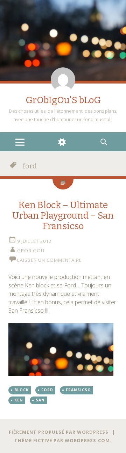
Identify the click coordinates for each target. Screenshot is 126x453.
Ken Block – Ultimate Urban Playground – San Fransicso (63, 216)
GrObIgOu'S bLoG (63, 100)
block (21, 389)
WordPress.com (87, 440)
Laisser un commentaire (49, 260)
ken (18, 400)
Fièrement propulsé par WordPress (58, 432)
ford (47, 389)
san (40, 400)
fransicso (78, 389)
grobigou (30, 250)
